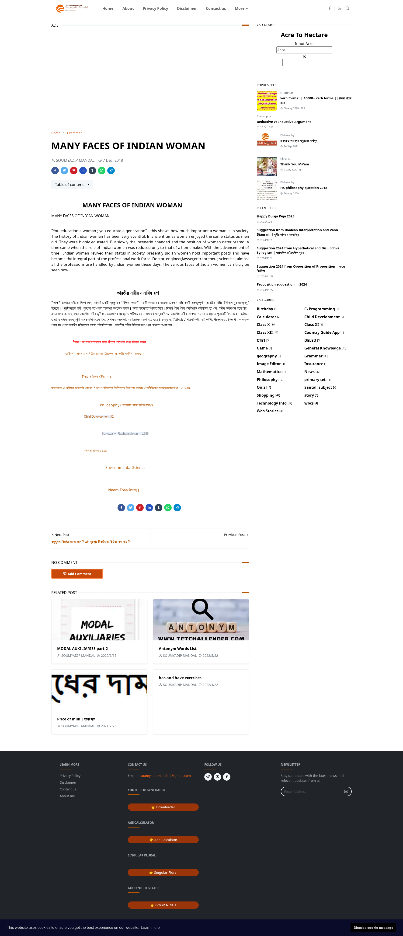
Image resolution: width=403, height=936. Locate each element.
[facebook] (330, 8)
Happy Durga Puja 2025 (275, 216)
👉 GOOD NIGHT (163, 905)
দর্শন (86, 451)
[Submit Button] (346, 791)
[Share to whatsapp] (101, 170)
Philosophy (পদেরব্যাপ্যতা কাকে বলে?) (126, 405)
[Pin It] (73, 170)
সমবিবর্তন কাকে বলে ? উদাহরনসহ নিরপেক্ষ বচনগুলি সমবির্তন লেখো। (104, 354)
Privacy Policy (70, 775)
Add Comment (79, 574)
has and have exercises (180, 677)
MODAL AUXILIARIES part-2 (82, 648)
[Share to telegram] (111, 170)
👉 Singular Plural (163, 872)
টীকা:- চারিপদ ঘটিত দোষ (96, 376)
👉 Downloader (163, 807)
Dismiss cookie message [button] (373, 927)
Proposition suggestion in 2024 (282, 284)
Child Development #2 (99, 416)
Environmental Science (125, 467)
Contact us (68, 789)
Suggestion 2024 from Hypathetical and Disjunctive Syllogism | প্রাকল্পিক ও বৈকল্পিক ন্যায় (298, 250)
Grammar (286, 93)
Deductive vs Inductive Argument (284, 121)
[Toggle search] (347, 8)
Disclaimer (68, 782)
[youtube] (217, 777)
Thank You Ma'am (294, 164)
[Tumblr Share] (92, 170)
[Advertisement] (150, 78)
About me (67, 796)
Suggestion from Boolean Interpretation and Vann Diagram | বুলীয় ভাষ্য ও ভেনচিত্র (297, 232)
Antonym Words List (178, 648)
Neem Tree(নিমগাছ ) (123, 489)
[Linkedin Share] (83, 170)
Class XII (286, 159)
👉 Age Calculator (163, 840)
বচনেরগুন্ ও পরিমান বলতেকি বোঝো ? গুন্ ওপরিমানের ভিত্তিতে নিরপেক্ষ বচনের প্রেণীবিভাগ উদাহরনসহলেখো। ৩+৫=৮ (121, 388)
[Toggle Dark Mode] (339, 8)
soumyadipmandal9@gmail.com (165, 775)
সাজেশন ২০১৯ (98, 450)
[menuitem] (108, 8)
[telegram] (208, 777)
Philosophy (264, 116)
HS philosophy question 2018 (303, 187)
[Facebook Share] (55, 170)
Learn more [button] (150, 927)
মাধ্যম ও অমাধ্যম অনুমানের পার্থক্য (298, 140)
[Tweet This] (64, 170)
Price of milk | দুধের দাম (76, 719)
